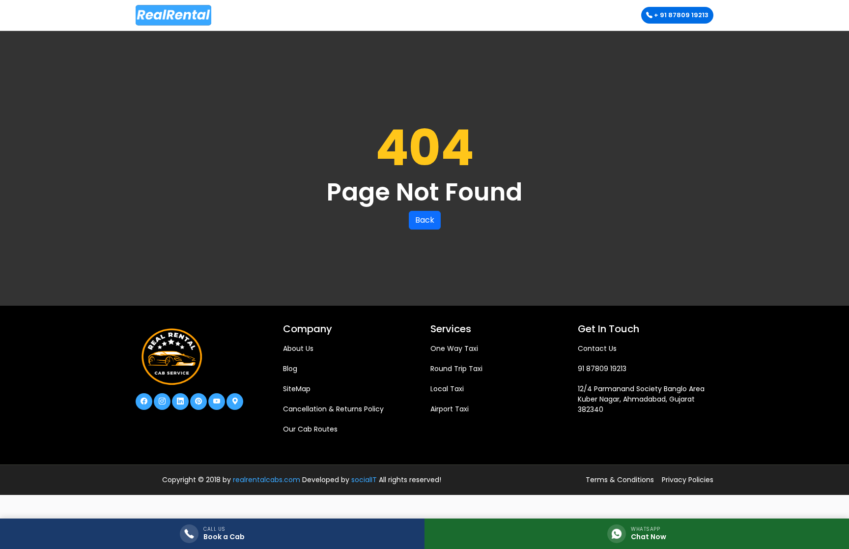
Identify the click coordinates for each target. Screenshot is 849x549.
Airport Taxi (449, 409)
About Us (298, 348)
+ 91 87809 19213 (680, 15)
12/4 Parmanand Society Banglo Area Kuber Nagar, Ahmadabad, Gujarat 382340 (641, 399)
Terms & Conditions (620, 480)
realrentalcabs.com (266, 480)
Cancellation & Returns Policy (333, 409)
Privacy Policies (687, 480)
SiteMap (297, 389)
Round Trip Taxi (456, 369)
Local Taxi (447, 389)
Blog (290, 369)
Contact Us (597, 348)
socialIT (364, 480)
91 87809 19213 (602, 369)
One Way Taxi (454, 348)
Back (424, 220)
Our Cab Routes (310, 429)
